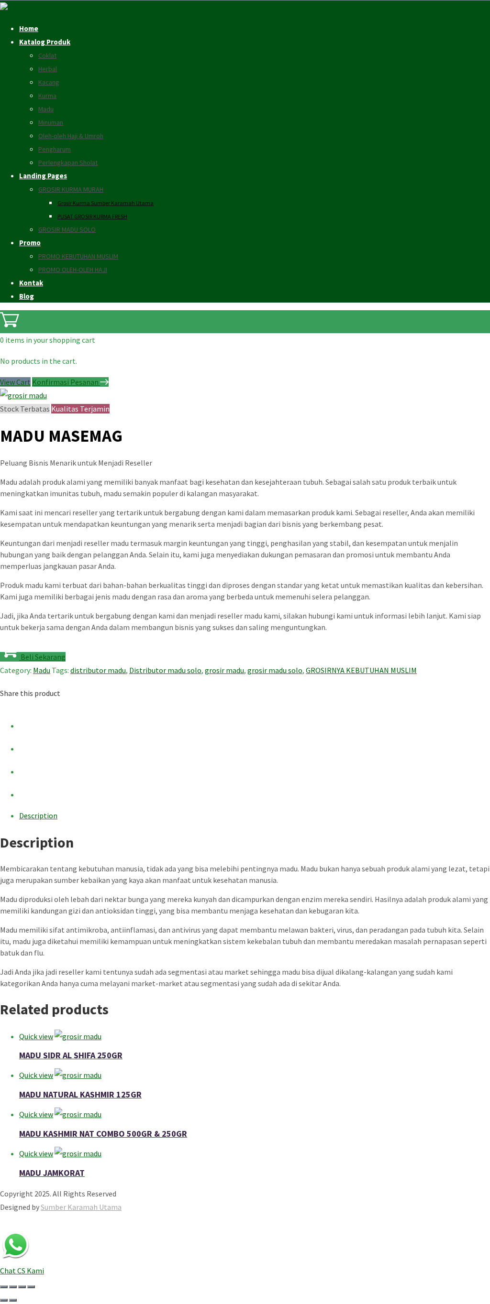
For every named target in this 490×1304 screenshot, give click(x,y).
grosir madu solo (274, 670)
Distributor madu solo (165, 670)
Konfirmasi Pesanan (66, 382)
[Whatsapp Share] (28, 794)
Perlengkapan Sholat (68, 162)
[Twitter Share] (28, 748)
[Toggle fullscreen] (13, 1286)
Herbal (47, 69)
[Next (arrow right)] (13, 1300)
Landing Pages (43, 175)
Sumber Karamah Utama (81, 1207)
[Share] (22, 1286)
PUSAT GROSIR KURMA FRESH (92, 216)
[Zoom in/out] (4, 1286)
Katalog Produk (44, 41)
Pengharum (54, 149)
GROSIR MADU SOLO (67, 229)
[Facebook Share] (28, 725)
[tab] (254, 815)
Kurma (47, 95)
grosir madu (224, 670)
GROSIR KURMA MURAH (70, 189)
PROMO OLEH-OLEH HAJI (72, 269)
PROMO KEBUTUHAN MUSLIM (78, 256)
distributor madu (98, 670)
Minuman (50, 122)
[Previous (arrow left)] (4, 1300)
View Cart (15, 382)
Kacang (48, 82)
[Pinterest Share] (28, 771)
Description (38, 815)
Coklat (47, 55)
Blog (26, 296)
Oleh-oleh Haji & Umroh (70, 135)
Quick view (36, 1036)
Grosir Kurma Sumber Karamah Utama (105, 202)
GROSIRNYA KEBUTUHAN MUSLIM (361, 670)
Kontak (31, 282)
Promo (30, 242)
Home (28, 28)
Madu (46, 109)
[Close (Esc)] (31, 1286)
